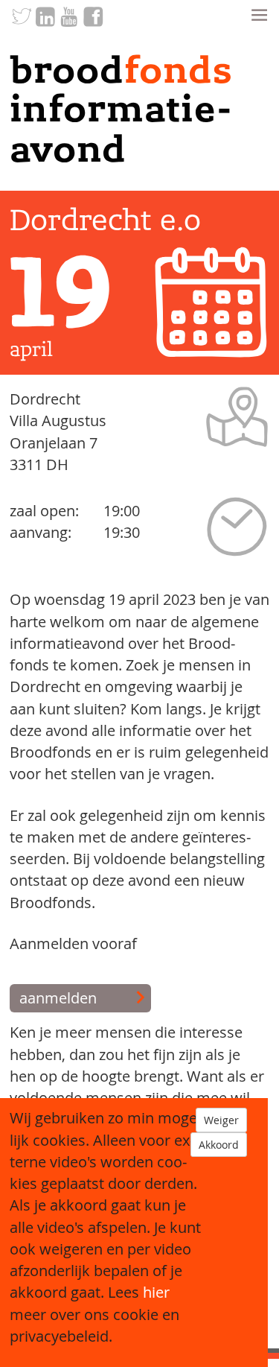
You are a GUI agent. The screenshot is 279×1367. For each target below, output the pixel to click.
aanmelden (58, 998)
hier (156, 1292)
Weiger (221, 1120)
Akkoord (219, 1145)
